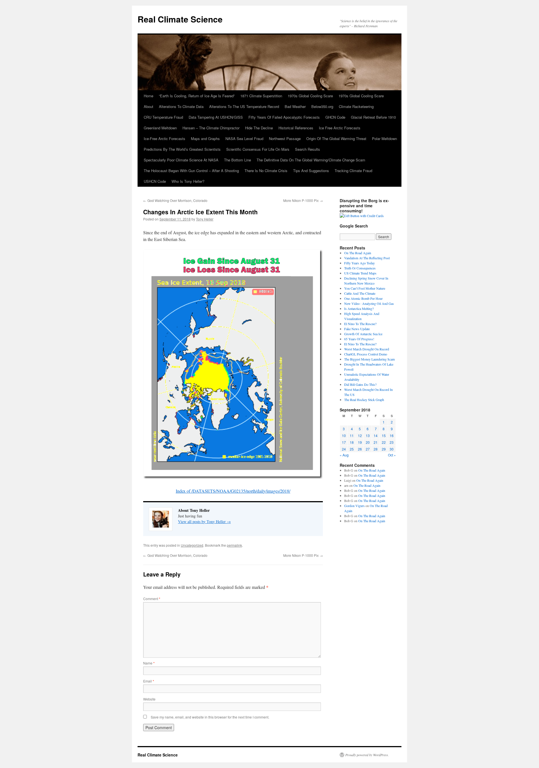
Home (148, 95)
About (148, 106)
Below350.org (322, 106)
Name (149, 663)
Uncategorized (192, 545)
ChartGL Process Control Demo (365, 354)
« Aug (344, 454)
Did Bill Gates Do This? (360, 384)
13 (368, 435)
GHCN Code (335, 117)
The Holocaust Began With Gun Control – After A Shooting (191, 170)
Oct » (392, 454)
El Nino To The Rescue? (360, 323)
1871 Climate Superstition (261, 95)
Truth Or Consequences (360, 268)
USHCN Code (155, 181)
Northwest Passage (285, 138)
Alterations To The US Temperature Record (244, 106)
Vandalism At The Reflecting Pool (367, 258)
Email (148, 681)
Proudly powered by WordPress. (367, 755)
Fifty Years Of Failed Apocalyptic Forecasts (284, 117)
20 (368, 442)
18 (352, 442)
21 (376, 442)
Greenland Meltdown (160, 127)
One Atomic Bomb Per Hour (363, 298)
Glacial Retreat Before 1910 (373, 117)
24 (344, 449)
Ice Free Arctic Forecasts (339, 127)
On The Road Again (357, 253)
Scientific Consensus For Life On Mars (257, 149)
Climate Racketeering (356, 106)
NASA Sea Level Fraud (244, 138)
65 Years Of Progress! (359, 339)
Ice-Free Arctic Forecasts (164, 138)
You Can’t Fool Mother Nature (364, 288)
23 (392, 442)
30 (392, 449)
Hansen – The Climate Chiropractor (210, 127)
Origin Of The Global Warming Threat (336, 138)
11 (352, 435)
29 (384, 449)
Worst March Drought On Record (366, 349)
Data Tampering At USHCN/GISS (216, 117)
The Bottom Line (237, 160)
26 (360, 449)
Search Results (307, 149)
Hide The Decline (259, 127)
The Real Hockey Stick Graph (364, 399)
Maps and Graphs (205, 138)
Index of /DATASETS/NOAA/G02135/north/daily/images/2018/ (233, 491)
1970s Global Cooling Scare (310, 95)
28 (376, 449)
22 (384, 442)
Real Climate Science (180, 19)
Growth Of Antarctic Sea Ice (363, 334)
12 (360, 435)
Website (149, 699)
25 (352, 449)
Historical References (295, 127)
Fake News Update (357, 328)
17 (344, 442)
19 (360, 442)
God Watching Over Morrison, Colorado (175, 200)
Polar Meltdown (384, 138)
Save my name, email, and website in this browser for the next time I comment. (210, 717)
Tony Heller (204, 219)
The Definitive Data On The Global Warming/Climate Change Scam (311, 160)
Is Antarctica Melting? (359, 308)
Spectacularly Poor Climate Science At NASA (181, 160)
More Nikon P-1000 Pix (303, 200)
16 (392, 435)
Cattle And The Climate (359, 293)
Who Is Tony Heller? (188, 181)
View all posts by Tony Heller (204, 521)
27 (368, 449)
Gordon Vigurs (354, 505)
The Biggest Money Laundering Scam (369, 359)
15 (384, 435)
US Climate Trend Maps (360, 273)
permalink (234, 545)
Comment (151, 598)
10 (344, 435)
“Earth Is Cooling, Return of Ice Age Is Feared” (197, 95)
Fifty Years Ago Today (359, 263)
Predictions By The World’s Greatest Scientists (182, 149)
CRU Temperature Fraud (163, 117)
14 (376, 435)
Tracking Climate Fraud (353, 170)
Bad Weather (295, 106)
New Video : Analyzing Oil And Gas (369, 303)
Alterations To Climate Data (181, 106)
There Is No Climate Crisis (266, 170)
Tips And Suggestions (311, 170)
